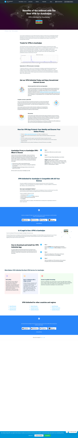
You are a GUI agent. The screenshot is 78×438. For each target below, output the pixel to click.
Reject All (30, 435)
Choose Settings (39, 435)
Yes (41, 337)
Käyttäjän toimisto (69, 1)
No (44, 337)
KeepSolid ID (29, 196)
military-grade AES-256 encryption (31, 134)
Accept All (47, 435)
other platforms (39, 223)
